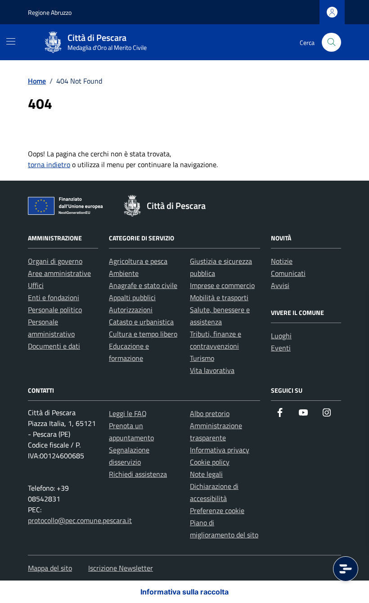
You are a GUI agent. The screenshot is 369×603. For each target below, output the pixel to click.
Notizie (281, 261)
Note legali (206, 474)
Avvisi (280, 285)
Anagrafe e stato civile (143, 285)
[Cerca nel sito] (331, 42)
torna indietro (49, 164)
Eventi (281, 347)
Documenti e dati (54, 346)
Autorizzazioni (131, 309)
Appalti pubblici (132, 297)
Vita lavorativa (212, 370)
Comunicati (288, 273)
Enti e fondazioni (53, 297)
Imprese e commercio (222, 285)
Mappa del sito (50, 568)
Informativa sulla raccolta (184, 591)
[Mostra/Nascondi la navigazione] (10, 41)
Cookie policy (210, 462)
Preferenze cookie (217, 510)
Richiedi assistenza (138, 474)
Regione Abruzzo (50, 12)
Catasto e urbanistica (141, 321)
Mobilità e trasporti (219, 297)
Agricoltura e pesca (138, 261)
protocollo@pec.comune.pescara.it (80, 520)
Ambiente (124, 273)
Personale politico (55, 309)
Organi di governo (55, 261)
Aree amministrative (59, 273)
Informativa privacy (219, 449)
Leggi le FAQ (128, 413)
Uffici (36, 285)
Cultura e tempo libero (143, 333)
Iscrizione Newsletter (120, 568)
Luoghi (281, 335)
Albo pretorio (210, 413)
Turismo (202, 358)
